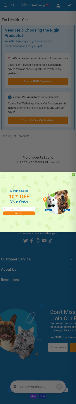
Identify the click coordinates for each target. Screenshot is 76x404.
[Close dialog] (73, 174)
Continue (19, 213)
